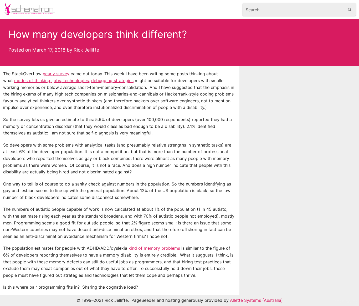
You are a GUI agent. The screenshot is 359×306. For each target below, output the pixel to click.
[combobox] (293, 9)
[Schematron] (30, 9)
